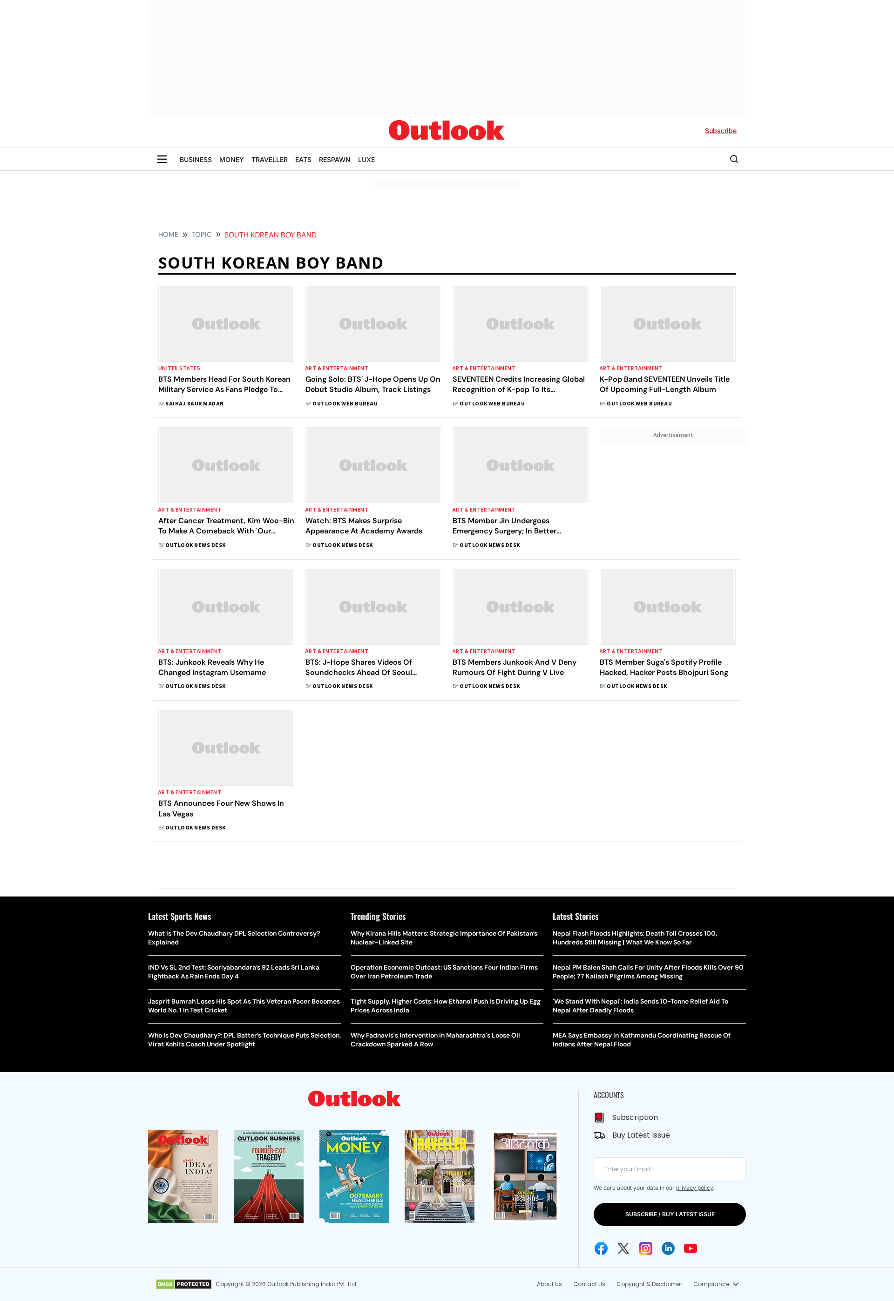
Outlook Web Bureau (345, 404)
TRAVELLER (269, 159)
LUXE (366, 159)
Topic (202, 234)
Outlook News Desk (195, 545)
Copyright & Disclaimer (649, 1284)
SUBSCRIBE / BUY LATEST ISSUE (670, 1214)
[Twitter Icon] (623, 1248)
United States (179, 368)
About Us (549, 1284)
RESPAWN (335, 159)
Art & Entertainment (336, 368)
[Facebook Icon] (601, 1248)
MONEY (231, 159)
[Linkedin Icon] (668, 1248)
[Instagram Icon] (645, 1248)
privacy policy (694, 1187)
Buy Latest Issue (641, 1135)
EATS (303, 159)
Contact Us (589, 1284)
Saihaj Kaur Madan (194, 404)
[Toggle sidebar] (162, 159)
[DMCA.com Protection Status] (184, 1284)
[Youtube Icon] (690, 1248)
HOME (168, 234)
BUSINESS (196, 159)
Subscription (635, 1117)
